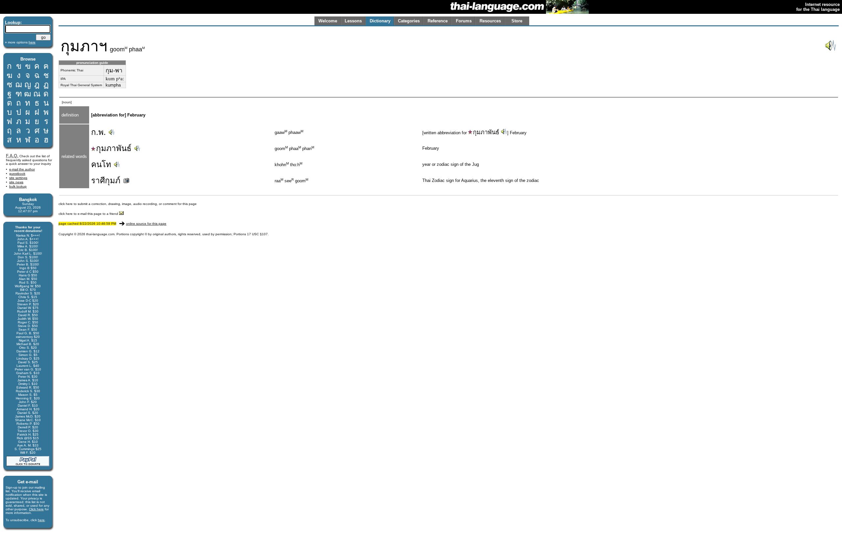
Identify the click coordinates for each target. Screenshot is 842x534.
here (41, 520)
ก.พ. (98, 132)
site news (16, 182)
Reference (438, 20)
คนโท (101, 164)
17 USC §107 (257, 234)
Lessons (353, 20)
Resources (490, 20)
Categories (409, 20)
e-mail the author (22, 169)
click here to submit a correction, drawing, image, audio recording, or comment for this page (128, 204)
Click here (36, 509)
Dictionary (380, 20)
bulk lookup (18, 186)
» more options (20, 42)
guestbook (17, 173)
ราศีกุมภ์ (107, 180)
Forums (464, 20)
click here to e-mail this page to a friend (89, 214)
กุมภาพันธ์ (486, 132)
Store (516, 20)
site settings (18, 178)
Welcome (327, 20)
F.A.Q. (12, 155)
